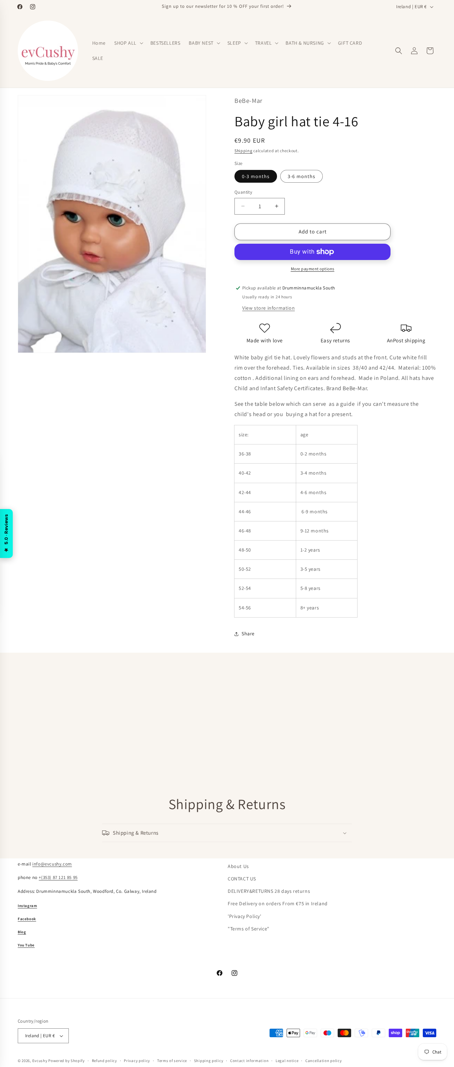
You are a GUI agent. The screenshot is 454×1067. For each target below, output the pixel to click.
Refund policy (104, 1060)
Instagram (27, 905)
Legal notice (287, 1060)
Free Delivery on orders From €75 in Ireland (278, 903)
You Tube (26, 944)
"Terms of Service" (249, 928)
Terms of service (172, 1060)
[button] (128, 42)
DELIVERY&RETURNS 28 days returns (269, 891)
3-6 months (301, 176)
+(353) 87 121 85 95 (58, 877)
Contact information (249, 1060)
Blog (22, 931)
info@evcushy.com (52, 864)
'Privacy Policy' (244, 916)
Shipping (243, 150)
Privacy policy (137, 1060)
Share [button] (248, 633)
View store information (268, 308)
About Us (238, 866)
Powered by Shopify (66, 1060)
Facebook (27, 918)
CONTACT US (242, 878)
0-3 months (256, 176)
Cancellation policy (323, 1060)
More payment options (312, 268)
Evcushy (40, 1060)
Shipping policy (208, 1060)
